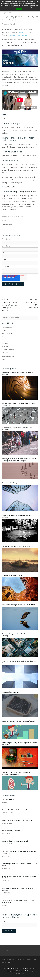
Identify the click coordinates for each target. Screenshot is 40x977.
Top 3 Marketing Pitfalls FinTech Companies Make (17, 546)
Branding (5, 343)
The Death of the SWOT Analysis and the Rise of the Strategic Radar (18, 901)
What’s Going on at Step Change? (12, 575)
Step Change (6, 346)
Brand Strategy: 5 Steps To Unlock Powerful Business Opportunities (18, 404)
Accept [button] (19, 9)
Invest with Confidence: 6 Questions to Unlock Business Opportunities (19, 852)
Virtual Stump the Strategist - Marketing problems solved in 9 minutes (19, 743)
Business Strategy (7, 333)
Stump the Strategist (8, 349)
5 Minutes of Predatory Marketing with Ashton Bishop (18, 605)
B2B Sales (5, 337)
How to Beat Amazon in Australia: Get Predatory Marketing (17, 516)
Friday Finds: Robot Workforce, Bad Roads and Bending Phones (19, 662)
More (4, 359)
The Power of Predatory (9, 483)
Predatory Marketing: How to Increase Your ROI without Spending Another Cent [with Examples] (19, 459)
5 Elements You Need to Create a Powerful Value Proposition (17, 428)
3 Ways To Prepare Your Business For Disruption (17, 820)
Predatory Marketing (9, 24)
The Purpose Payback (8, 799)
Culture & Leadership (8, 340)
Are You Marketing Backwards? (11, 831)
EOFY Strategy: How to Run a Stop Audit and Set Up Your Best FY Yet (19, 864)
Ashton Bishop (22, 32)
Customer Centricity (8, 356)
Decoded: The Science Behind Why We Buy (15, 810)
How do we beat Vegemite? (10, 692)
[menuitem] (4, 960)
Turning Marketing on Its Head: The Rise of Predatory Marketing (18, 635)
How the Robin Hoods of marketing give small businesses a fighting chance (16, 773)
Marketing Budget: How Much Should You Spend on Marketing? (17, 373)
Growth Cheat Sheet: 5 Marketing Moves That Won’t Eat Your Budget (19, 877)
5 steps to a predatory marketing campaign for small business (18, 722)
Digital (4, 330)
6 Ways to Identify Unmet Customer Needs (15, 841)
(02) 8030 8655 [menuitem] (6, 962)
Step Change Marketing (18, 35)
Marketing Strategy (7, 327)
